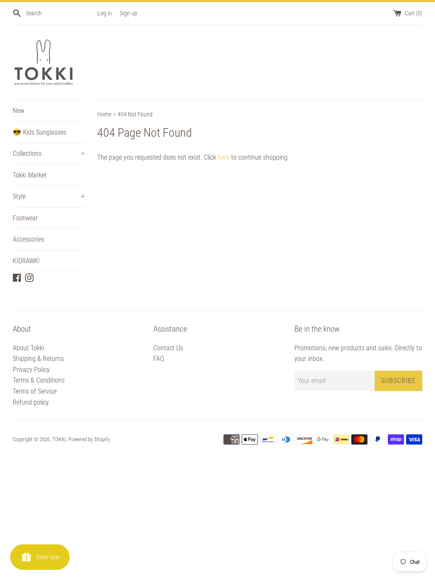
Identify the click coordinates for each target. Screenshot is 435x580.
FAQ (158, 359)
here (223, 157)
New (18, 111)
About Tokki (28, 348)
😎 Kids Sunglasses (39, 132)
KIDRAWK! (26, 261)
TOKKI (59, 439)
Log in (104, 13)
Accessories (28, 239)
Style (49, 196)
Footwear (25, 218)
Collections (49, 153)
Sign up (128, 13)
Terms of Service (34, 391)
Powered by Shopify (89, 439)
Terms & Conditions (39, 380)
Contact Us (168, 348)
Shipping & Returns (38, 359)
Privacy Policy (31, 370)
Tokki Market (30, 175)
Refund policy (31, 402)
